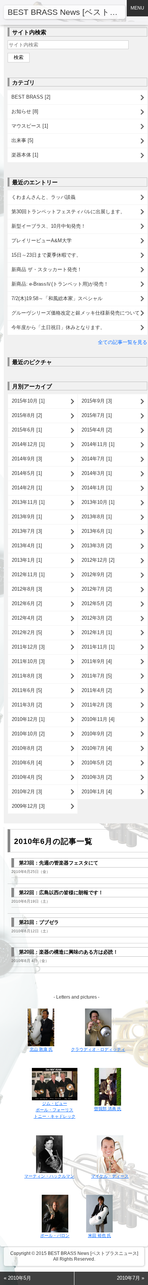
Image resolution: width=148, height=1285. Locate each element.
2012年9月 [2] (97, 574)
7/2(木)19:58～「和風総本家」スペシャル (56, 298)
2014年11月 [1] (98, 444)
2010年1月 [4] (97, 791)
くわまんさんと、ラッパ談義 (43, 197)
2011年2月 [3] (97, 705)
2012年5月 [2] (97, 603)
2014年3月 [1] (97, 473)
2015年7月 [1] (97, 415)
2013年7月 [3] (27, 531)
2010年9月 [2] (97, 734)
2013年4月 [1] (27, 545)
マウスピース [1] (29, 126)
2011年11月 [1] (98, 647)
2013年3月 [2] (97, 545)
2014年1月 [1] (97, 488)
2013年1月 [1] (27, 560)
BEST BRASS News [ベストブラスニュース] (66, 12)
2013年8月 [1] (97, 516)
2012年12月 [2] (98, 560)
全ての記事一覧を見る (122, 342)
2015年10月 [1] (28, 401)
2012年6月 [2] (27, 603)
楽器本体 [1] (24, 155)
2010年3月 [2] (97, 777)
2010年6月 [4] (27, 763)
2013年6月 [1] (97, 531)
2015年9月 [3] (97, 401)
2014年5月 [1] (27, 473)
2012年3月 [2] (97, 618)
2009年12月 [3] (28, 806)
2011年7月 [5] (97, 676)
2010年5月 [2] (97, 763)
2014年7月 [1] (97, 459)
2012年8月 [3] (27, 589)
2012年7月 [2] (97, 589)
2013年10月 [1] (98, 502)
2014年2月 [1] (27, 488)
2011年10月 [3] (28, 661)
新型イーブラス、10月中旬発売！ (48, 226)
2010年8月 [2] (27, 748)
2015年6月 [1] (27, 430)
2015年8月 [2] (27, 415)
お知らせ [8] (24, 111)
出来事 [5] (22, 140)
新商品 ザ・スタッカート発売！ (46, 269)
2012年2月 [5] (27, 632)
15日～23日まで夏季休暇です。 (46, 255)
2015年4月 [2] (97, 430)
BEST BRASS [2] (30, 97)
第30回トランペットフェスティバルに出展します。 (68, 211)
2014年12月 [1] (28, 444)
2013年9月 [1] (27, 516)
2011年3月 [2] (27, 705)
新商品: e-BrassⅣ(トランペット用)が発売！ (60, 284)
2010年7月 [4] (97, 748)
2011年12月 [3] (28, 647)
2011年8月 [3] (27, 676)
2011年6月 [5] (27, 690)
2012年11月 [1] (28, 574)
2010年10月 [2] (28, 734)
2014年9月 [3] (27, 459)
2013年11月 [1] (28, 502)
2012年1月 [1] (97, 632)
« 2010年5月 (17, 1278)
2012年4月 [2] (27, 618)
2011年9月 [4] (97, 661)
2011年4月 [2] (97, 690)
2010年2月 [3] (27, 791)
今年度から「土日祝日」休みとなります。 (58, 327)
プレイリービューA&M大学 (41, 240)
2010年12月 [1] (28, 719)
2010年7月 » (130, 1278)
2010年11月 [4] (98, 719)
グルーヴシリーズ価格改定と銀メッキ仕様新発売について (75, 313)
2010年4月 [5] (27, 777)
